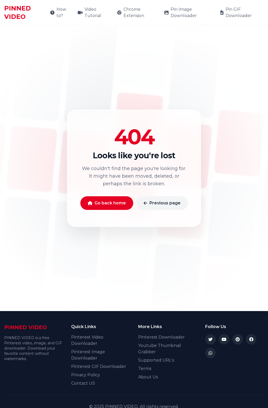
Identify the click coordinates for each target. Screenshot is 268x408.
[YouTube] (224, 339)
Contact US (83, 383)
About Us (148, 376)
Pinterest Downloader (161, 337)
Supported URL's (156, 360)
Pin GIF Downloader (239, 12)
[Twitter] (210, 339)
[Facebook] (251, 339)
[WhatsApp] (210, 353)
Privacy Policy (85, 374)
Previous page (165, 202)
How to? (61, 12)
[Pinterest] (237, 339)
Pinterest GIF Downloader (98, 366)
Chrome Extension (134, 12)
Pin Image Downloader (184, 12)
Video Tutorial (93, 12)
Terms (144, 368)
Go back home (110, 202)
